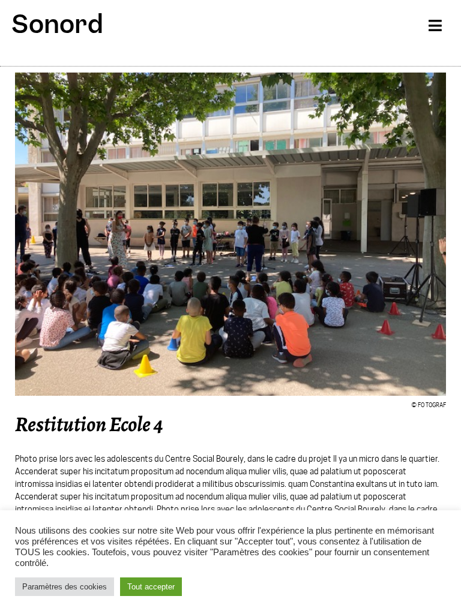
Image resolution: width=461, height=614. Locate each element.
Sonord (57, 24)
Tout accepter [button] (151, 586)
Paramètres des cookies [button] (64, 586)
